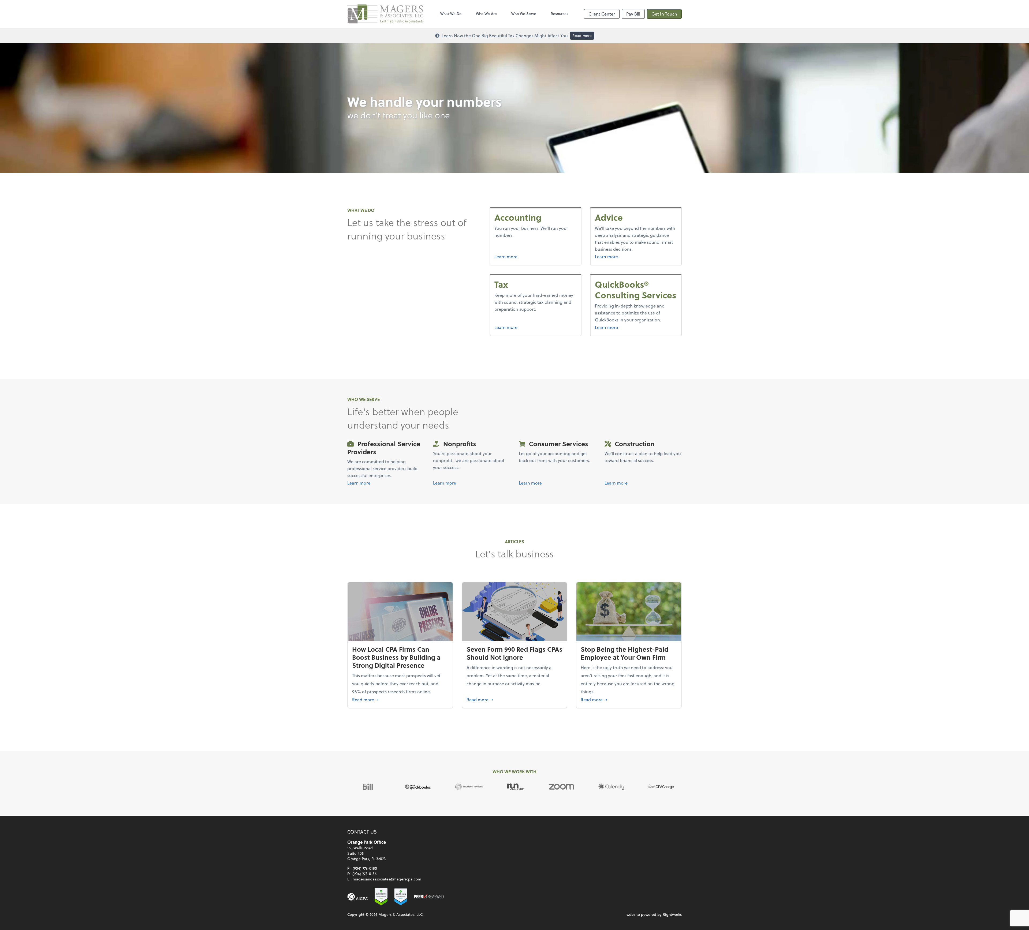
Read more (582, 35)
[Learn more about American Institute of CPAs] (357, 897)
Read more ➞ (400, 699)
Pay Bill (633, 14)
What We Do (450, 13)
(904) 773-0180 (365, 868)
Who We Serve (523, 13)
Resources (559, 13)
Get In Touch (664, 14)
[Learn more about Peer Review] (429, 897)
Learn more (505, 256)
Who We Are (486, 13)
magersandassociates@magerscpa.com (387, 879)
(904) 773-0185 (364, 873)
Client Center (601, 14)
